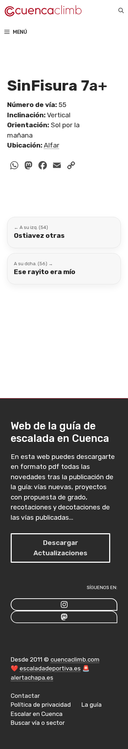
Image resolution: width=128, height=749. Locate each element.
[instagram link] (64, 604)
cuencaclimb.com (75, 659)
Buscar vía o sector (38, 722)
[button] (121, 10)
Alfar (51, 145)
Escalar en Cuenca (37, 713)
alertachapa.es (32, 677)
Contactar (25, 695)
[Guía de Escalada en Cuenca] (43, 10)
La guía (91, 704)
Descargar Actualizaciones (60, 548)
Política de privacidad (41, 704)
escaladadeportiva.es (50, 668)
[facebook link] (64, 617)
